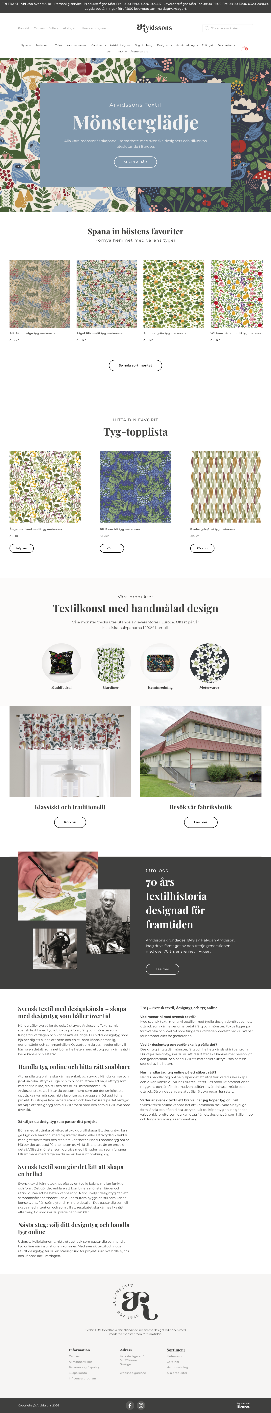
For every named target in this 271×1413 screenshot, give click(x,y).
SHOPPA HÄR (135, 162)
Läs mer (201, 822)
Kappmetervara (76, 45)
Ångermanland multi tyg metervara (36, 529)
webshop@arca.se (133, 1373)
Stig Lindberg (143, 45)
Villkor (54, 28)
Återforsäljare (139, 51)
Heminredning (185, 45)
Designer (163, 45)
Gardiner (97, 45)
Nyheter (26, 45)
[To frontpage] (154, 28)
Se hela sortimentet (135, 365)
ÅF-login (69, 28)
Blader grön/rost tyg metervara (212, 529)
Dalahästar (225, 45)
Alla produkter (177, 1373)
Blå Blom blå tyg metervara (120, 529)
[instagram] (141, 1405)
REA (120, 51)
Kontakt (24, 28)
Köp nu (21, 548)
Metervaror (43, 45)
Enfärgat (207, 45)
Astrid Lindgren (120, 45)
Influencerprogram (93, 28)
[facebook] (130, 1405)
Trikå (58, 45)
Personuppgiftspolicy (84, 1367)
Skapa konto (78, 1373)
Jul (109, 51)
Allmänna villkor (80, 1362)
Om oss (39, 28)
